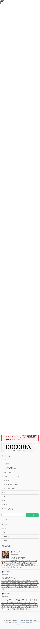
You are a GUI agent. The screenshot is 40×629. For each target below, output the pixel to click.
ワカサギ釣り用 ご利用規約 (10, 484)
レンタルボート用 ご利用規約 (11, 476)
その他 (4, 528)
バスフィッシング (7, 472)
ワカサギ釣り (6, 480)
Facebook (5, 460)
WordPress (14, 622)
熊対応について (8, 578)
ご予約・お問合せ (7, 509)
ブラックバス (6, 536)
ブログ (4, 496)
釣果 (3, 500)
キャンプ (5, 532)
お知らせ (5, 524)
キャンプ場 (5, 464)
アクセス (5, 505)
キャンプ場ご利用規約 (9, 468)
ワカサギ (5, 540)
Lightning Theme (23, 622)
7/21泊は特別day (18, 558)
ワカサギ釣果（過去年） (9, 488)
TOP (3, 492)
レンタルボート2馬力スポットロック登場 (19, 600)
